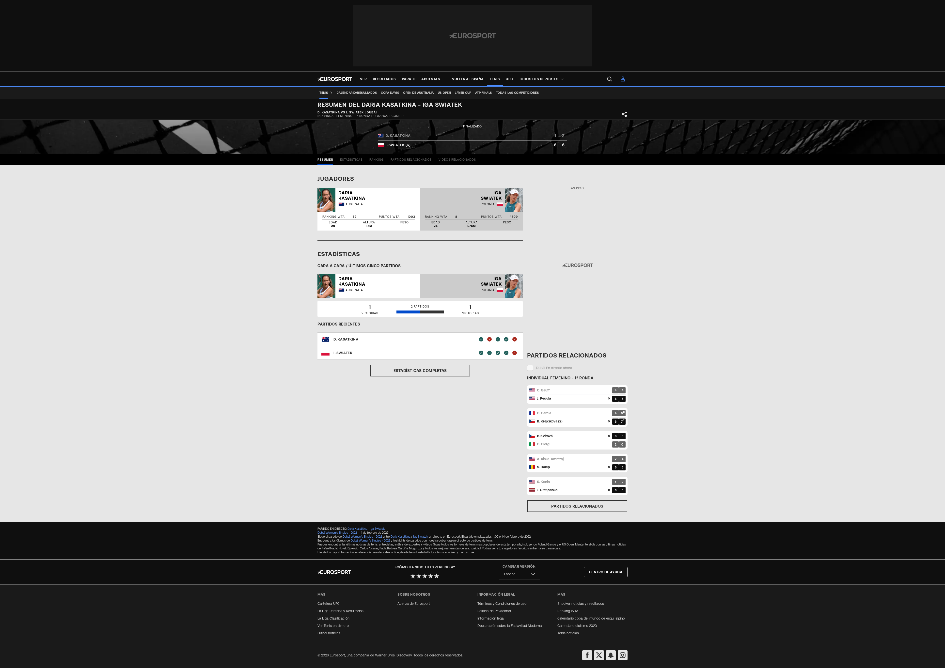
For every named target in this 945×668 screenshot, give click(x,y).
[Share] (624, 114)
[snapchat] (611, 655)
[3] (425, 576)
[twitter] (599, 655)
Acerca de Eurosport (413, 604)
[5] (437, 576)
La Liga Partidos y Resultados (340, 611)
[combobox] (519, 574)
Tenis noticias (568, 633)
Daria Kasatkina (357, 528)
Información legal (490, 618)
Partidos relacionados (577, 506)
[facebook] (587, 655)
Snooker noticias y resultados (580, 604)
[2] (419, 576)
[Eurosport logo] (334, 79)
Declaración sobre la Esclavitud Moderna (509, 626)
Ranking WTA (567, 611)
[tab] (325, 159)
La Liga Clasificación (333, 618)
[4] (431, 576)
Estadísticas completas (420, 370)
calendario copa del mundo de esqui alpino (591, 618)
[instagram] (623, 655)
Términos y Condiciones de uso (501, 604)
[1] (413, 576)
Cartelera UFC (328, 604)
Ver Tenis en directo (333, 626)
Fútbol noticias (328, 633)
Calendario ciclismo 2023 (577, 626)
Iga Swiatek (377, 528)
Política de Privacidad (494, 611)
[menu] (609, 79)
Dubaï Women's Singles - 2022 (337, 532)
